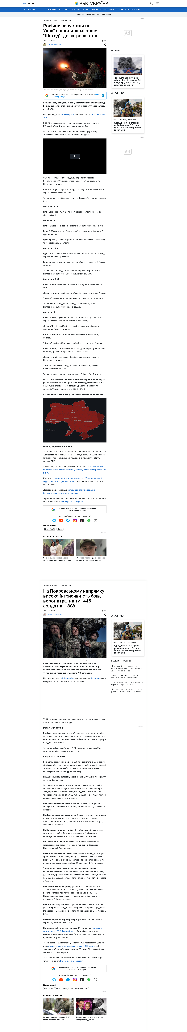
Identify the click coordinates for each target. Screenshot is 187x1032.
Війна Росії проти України (79, 988)
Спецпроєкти (132, 9)
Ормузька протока (92, 14)
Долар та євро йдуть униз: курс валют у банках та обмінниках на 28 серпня (127, 690)
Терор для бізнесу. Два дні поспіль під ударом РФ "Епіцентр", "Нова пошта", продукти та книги (127, 81)
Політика (76, 9)
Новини (52, 9)
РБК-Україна (68, 114)
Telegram (95, 678)
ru (33, 3)
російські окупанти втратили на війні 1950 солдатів (72, 946)
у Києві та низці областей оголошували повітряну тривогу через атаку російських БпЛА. (74, 469)
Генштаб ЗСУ (49, 988)
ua (24, 3)
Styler (119, 9)
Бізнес (86, 9)
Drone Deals (80, 14)
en (29, 3)
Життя (95, 9)
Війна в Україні (106, 14)
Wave (111, 9)
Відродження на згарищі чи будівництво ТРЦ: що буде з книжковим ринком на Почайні (127, 126)
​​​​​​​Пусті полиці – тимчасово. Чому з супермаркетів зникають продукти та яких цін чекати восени (126, 668)
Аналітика (63, 9)
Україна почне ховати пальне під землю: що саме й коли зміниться (125, 676)
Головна (46, 20)
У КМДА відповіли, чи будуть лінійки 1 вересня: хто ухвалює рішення (127, 683)
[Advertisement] (74, 700)
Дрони (60, 529)
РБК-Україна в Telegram (71, 961)
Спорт (103, 9)
